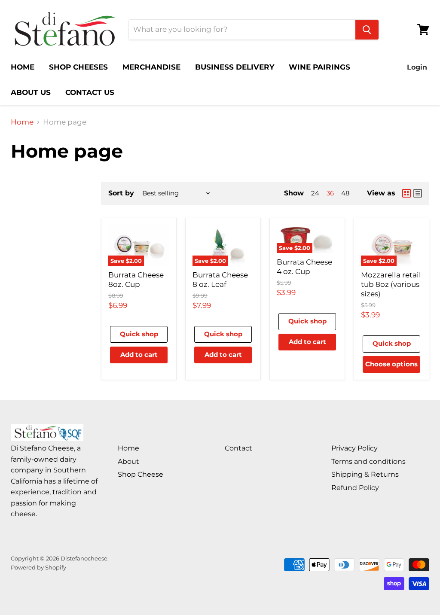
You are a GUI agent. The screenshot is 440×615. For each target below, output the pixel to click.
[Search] (367, 30)
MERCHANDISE (151, 67)
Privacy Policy (354, 448)
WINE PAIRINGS (319, 67)
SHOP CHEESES (78, 67)
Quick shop (139, 334)
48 (345, 193)
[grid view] (406, 193)
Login (417, 67)
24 (315, 193)
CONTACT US (89, 92)
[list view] (417, 193)
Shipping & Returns (365, 474)
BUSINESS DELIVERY (234, 67)
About (128, 461)
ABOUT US (31, 92)
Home (22, 122)
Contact (238, 448)
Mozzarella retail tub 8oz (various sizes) (391, 284)
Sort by (121, 193)
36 (330, 193)
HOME (22, 67)
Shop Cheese (140, 474)
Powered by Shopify (38, 567)
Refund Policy (355, 488)
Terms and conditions (368, 461)
